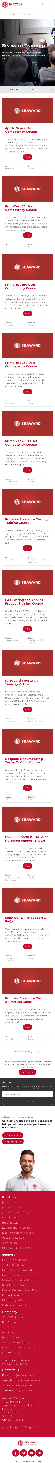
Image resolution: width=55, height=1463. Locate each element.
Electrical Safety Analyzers (18, 1232)
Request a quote (13, 1141)
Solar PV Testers (12, 1217)
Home (7, 14)
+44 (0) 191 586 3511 (29, 1380)
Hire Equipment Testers (16, 1247)
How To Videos (11, 1275)
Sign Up (26, 1101)
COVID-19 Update (12, 1317)
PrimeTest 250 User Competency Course (21, 364)
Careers (7, 1327)
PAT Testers (9, 1202)
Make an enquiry (12, 1135)
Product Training (12, 1295)
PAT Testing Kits (11, 1207)
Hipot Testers (10, 1222)
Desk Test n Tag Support (17, 1270)
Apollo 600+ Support (15, 1265)
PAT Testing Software (15, 1212)
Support (16, 14)
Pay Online (9, 1322)
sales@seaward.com (22, 1375)
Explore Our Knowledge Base (20, 1290)
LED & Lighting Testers (16, 1227)
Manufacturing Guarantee (18, 1347)
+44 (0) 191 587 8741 (20, 1385)
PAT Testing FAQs (12, 1300)
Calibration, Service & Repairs (20, 1280)
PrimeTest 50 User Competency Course (21, 208)
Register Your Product (15, 1285)
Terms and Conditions (15, 1342)
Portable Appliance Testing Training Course (26, 521)
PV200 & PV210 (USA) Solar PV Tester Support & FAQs (26, 838)
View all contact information (19, 1427)
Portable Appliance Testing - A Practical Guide (27, 1000)
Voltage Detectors (13, 1237)
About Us (7, 1332)
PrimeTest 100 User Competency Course (21, 286)
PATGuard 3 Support (14, 1260)
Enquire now (27, 1072)
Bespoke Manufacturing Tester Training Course (24, 760)
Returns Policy (11, 1352)
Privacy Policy (10, 1337)
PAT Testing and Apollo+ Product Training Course (24, 601)
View (27, 157)
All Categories (12, 89)
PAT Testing (32, 89)
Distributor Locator (14, 1305)
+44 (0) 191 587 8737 (23, 1390)
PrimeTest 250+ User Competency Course (21, 442)
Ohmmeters (9, 1242)
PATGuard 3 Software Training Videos (22, 682)
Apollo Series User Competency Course (21, 130)
